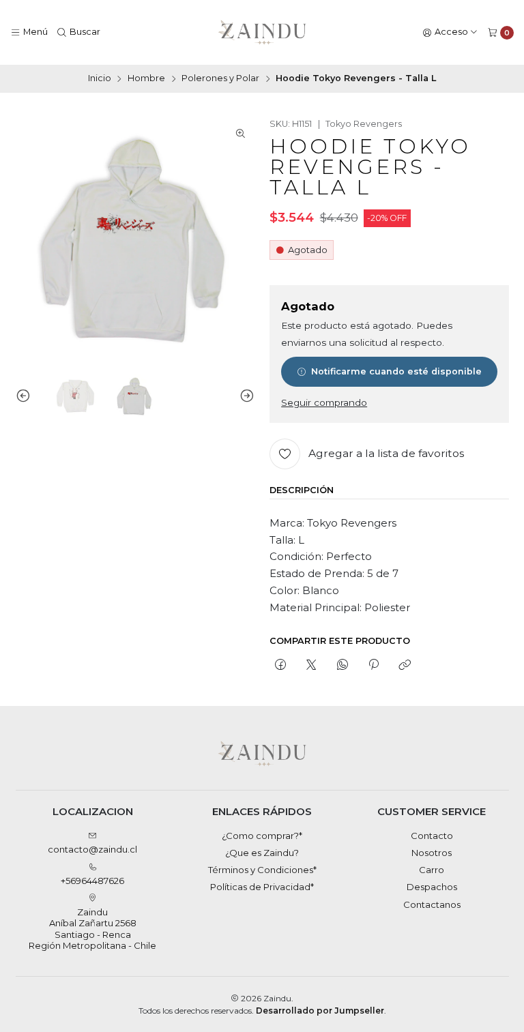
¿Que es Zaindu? (262, 852)
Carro (431, 869)
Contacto (432, 835)
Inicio (99, 78)
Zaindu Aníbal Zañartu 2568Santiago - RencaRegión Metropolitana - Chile (92, 928)
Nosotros (431, 852)
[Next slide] (244, 396)
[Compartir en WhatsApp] (342, 665)
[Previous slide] (26, 396)
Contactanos (432, 904)
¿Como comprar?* (262, 835)
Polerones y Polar (220, 78)
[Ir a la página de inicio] (262, 33)
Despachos (432, 886)
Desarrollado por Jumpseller (320, 1010)
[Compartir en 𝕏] (311, 665)
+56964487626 (92, 880)
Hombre (146, 78)
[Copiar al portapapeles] (405, 665)
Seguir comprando (324, 403)
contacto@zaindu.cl (92, 849)
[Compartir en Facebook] (280, 665)
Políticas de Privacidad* (262, 886)
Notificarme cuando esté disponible (396, 371)
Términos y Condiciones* (262, 869)
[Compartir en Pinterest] (373, 665)
